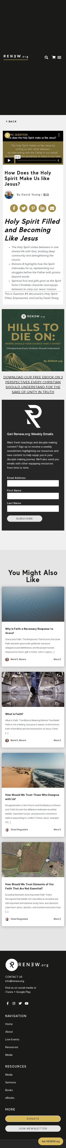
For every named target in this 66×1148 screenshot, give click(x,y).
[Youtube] (26, 1003)
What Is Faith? (33, 689)
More (57, 659)
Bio (46, 194)
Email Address (16, 478)
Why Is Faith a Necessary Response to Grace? (33, 604)
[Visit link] (54, 58)
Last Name (14, 503)
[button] (59, 57)
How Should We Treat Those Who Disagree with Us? (33, 770)
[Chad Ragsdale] (7, 831)
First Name (14, 490)
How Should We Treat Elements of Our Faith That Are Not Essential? (33, 859)
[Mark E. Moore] (7, 661)
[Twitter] (20, 1003)
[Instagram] (14, 1003)
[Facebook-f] (7, 1003)
